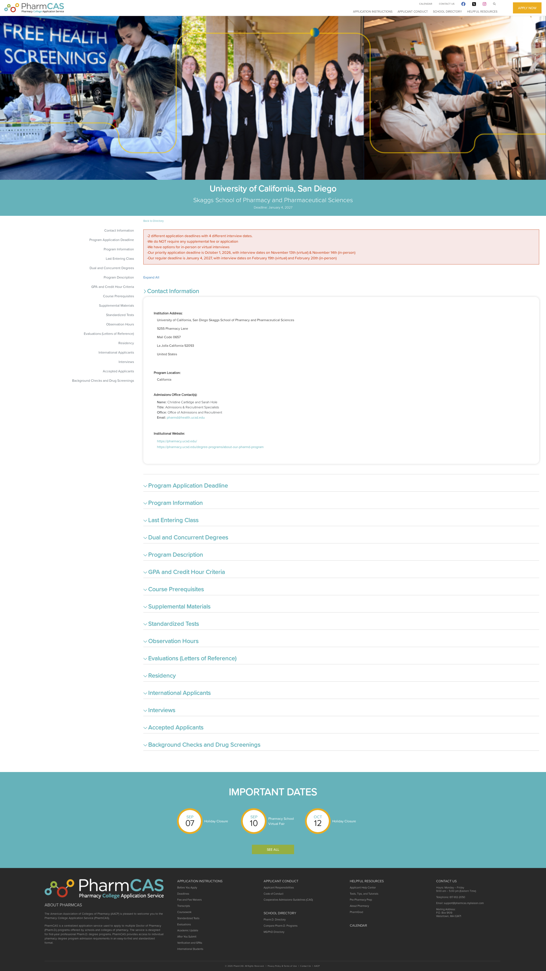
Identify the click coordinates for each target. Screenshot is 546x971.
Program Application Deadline (111, 239)
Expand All (151, 277)
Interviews (126, 361)
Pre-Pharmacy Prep (361, 900)
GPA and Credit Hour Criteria (112, 286)
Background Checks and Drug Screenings (103, 380)
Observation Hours (120, 324)
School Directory (447, 11)
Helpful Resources (482, 11)
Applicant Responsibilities (279, 887)
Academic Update (187, 930)
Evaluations (184, 924)
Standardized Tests (120, 314)
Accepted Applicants (118, 371)
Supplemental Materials (116, 305)
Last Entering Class (120, 258)
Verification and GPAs (189, 943)
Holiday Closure (216, 821)
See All (273, 849)
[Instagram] (484, 4)
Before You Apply (187, 887)
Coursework (184, 912)
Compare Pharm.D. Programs (281, 926)
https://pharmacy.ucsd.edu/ (177, 441)
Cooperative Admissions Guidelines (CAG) (288, 900)
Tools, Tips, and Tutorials (364, 894)
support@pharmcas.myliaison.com (464, 903)
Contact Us (447, 4)
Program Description (119, 277)
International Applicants (116, 352)
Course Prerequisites (118, 296)
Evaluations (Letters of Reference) (109, 333)
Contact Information (119, 230)
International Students (190, 949)
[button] (341, 292)
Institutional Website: (169, 433)
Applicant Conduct (413, 11)
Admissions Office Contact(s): (175, 394)
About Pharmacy (359, 906)
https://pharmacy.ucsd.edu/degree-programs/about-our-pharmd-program (210, 446)
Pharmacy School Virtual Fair (281, 821)
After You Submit (186, 937)
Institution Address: (168, 313)
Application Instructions (372, 11)
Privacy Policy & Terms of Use (282, 966)
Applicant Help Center (363, 887)
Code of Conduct (273, 894)
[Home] (34, 8)
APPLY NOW (527, 7)
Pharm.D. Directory (275, 919)
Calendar (425, 4)
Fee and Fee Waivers (189, 900)
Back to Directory (153, 221)
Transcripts (183, 906)
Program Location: (167, 372)
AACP (317, 966)
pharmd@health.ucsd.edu (186, 417)
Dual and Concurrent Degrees (112, 267)
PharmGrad (356, 912)
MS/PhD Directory (274, 932)
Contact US (446, 881)
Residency (126, 342)
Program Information (119, 249)
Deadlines (183, 894)
